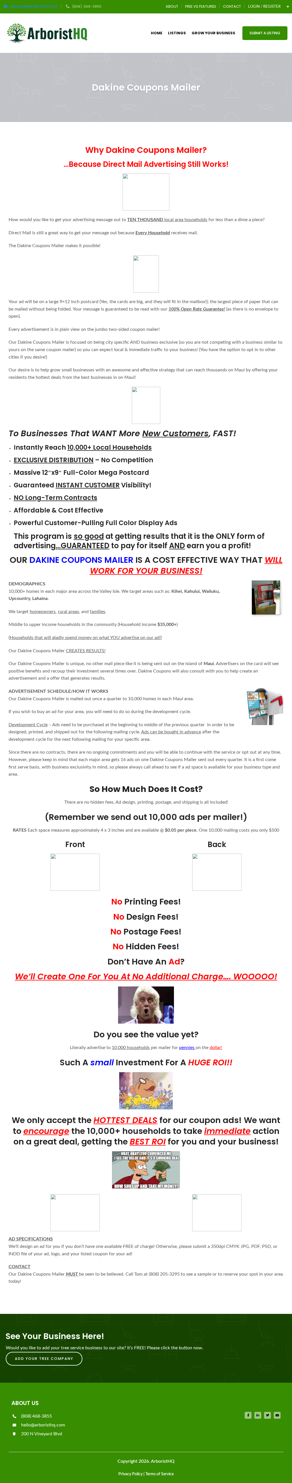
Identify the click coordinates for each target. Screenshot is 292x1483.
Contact (232, 6)
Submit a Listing (265, 33)
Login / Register (264, 6)
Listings (177, 33)
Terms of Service (159, 1474)
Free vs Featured (200, 6)
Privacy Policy (130, 1474)
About (172, 6)
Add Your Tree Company (44, 1358)
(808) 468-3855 (36, 1416)
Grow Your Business (213, 33)
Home (156, 33)
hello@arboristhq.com (42, 1425)
